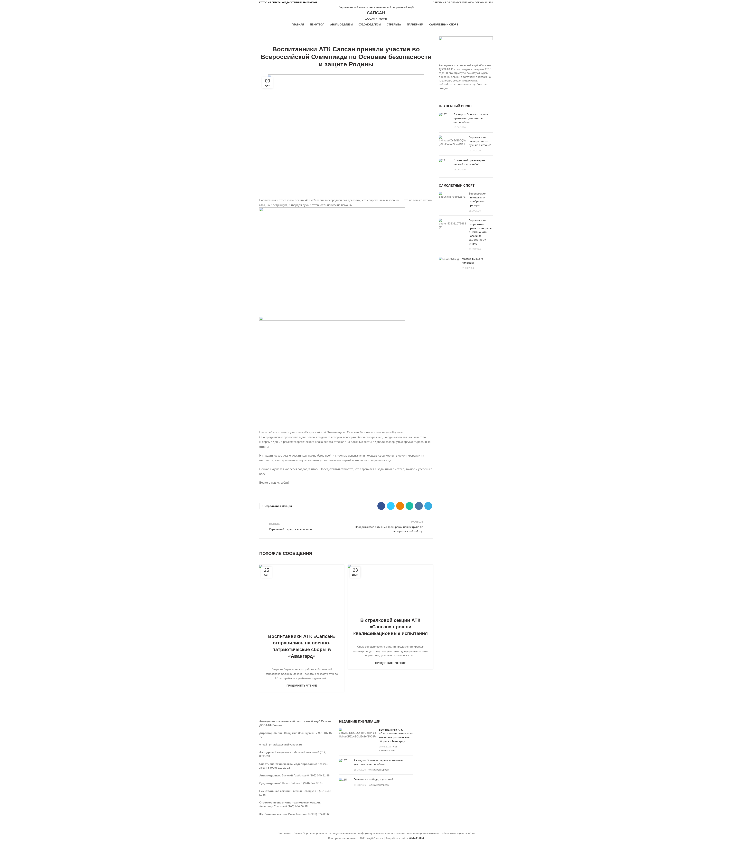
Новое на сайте (333, 38)
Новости (351, 38)
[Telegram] (426, 2)
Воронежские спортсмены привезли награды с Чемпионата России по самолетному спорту (480, 232)
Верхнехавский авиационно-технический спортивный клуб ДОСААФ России (376, 13)
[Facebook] (381, 506)
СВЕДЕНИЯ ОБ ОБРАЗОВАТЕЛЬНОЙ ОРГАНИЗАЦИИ (463, 2)
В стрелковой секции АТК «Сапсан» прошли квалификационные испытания (390, 627)
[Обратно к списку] (346, 526)
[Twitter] (391, 506)
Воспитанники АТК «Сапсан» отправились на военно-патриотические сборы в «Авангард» (301, 646)
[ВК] (422, 2)
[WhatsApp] (409, 506)
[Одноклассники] (417, 2)
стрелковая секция (278, 505)
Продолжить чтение (302, 685)
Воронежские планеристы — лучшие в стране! (480, 141)
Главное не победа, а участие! (373, 779)
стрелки (365, 38)
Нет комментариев (378, 769)
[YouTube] (413, 2)
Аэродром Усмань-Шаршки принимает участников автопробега (471, 118)
